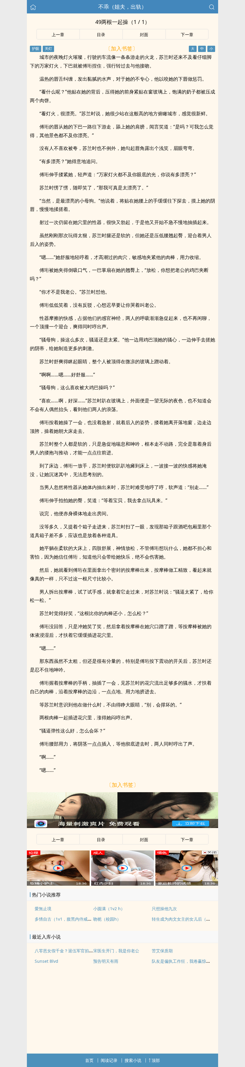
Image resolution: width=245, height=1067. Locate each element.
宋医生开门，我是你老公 (116, 950)
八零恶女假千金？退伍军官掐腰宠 (66, 950)
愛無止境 (43, 908)
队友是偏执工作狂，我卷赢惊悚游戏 (185, 961)
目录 (101, 34)
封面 (144, 34)
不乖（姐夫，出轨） (122, 6)
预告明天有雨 (105, 961)
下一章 (187, 34)
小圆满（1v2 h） (109, 908)
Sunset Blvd (46, 961)
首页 (89, 1060)
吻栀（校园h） (107, 919)
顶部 (155, 1060)
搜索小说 (133, 1060)
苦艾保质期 (162, 950)
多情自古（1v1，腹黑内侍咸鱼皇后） (69, 919)
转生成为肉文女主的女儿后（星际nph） (189, 919)
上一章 (58, 34)
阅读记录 (109, 1060)
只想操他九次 (164, 908)
